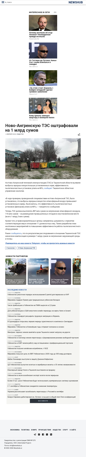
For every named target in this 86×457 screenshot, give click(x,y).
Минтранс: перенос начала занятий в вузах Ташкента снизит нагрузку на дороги (39, 332)
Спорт (16, 357)
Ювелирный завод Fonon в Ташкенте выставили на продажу (31, 370)
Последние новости (17, 290)
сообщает (48, 188)
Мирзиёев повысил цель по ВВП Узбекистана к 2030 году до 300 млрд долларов (40, 354)
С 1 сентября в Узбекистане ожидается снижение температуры (32, 386)
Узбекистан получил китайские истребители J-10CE (28, 348)
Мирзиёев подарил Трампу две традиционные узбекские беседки (34, 300)
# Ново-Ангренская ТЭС (26, 248)
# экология (11, 248)
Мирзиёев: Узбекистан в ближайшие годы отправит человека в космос (36, 327)
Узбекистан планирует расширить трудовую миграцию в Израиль (34, 316)
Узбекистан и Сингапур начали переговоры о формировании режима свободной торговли (43, 338)
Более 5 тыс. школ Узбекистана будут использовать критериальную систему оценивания (43, 381)
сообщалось (16, 233)
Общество (17, 292)
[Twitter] (47, 434)
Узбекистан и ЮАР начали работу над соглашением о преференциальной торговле (40, 343)
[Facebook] (43, 434)
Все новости (43, 401)
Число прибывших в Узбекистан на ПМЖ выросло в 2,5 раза (31, 305)
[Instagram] (39, 434)
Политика (17, 298)
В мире (16, 389)
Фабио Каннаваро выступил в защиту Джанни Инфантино (30, 359)
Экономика (18, 335)
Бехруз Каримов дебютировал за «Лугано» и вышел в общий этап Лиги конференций (42, 397)
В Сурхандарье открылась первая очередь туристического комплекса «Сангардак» (40, 322)
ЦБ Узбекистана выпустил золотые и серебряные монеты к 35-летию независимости (41, 365)
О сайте (73, 430)
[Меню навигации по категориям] (3, 2)
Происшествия (44, 430)
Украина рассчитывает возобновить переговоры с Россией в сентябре (35, 392)
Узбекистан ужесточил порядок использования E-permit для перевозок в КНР (38, 295)
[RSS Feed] (51, 434)
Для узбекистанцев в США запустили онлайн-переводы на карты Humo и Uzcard (39, 311)
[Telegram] (35, 434)
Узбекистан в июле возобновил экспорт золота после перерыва (33, 375)
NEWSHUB (76, 2)
